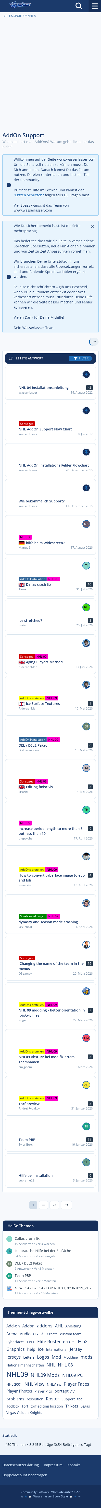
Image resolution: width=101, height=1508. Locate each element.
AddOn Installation (32, 579)
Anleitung (73, 1326)
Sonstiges (26, 424)
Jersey (76, 1349)
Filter (83, 358)
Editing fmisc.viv (39, 786)
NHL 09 (25, 537)
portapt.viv (64, 1391)
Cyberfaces (15, 1341)
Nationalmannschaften (25, 1365)
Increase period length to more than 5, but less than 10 (51, 831)
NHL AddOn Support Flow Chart (45, 429)
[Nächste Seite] (66, 1205)
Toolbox (12, 1406)
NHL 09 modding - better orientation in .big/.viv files (52, 1013)
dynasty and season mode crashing (48, 922)
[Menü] (95, 6)
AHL (59, 1326)
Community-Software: (50, 1492)
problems (15, 1399)
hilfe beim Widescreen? (45, 543)
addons (44, 1326)
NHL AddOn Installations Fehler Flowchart (54, 465)
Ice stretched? (30, 620)
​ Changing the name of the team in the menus (51, 966)
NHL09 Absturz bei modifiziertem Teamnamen (47, 1059)
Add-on (13, 1326)
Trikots (71, 1406)
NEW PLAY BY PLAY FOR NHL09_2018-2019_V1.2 (53, 1288)
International (56, 1349)
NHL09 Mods (45, 1375)
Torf (25, 1406)
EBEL (31, 1341)
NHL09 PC (72, 1375)
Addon (28, 1326)
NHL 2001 (14, 1384)
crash (38, 1334)
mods (86, 1357)
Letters (29, 1357)
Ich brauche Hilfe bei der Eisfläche (43, 1250)
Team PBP (27, 1139)
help (31, 1349)
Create (52, 1334)
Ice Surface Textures (43, 703)
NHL (51, 1365)
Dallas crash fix (38, 584)
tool (80, 1399)
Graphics (15, 1349)
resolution (35, 1399)
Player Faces (76, 1384)
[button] (94, 342)
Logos (43, 1357)
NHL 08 (65, 1365)
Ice (41, 1349)
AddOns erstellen (32, 698)
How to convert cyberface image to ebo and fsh (52, 878)
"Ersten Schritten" (29, 195)
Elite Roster (49, 1341)
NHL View (34, 1384)
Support (68, 1399)
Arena (11, 1334)
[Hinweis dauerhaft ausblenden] (93, 226)
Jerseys (13, 1357)
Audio (25, 1334)
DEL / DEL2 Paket (33, 745)
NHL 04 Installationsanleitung (44, 387)
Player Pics (43, 1391)
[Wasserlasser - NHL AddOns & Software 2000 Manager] (20, 6)
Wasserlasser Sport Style (50, 1496)
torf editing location (47, 1406)
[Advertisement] (50, 75)
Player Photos (19, 1391)
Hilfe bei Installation (36, 1175)
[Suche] (79, 6)
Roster (52, 1399)
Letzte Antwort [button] (29, 358)
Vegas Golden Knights (24, 1412)
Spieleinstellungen (32, 916)
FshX (83, 1341)
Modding (70, 1357)
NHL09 (17, 1374)
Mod (56, 1357)
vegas (85, 1406)
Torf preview (29, 1103)
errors (69, 1341)
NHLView (54, 1384)
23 (54, 1205)
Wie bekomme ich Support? (41, 501)
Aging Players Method (44, 662)
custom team (70, 1334)
